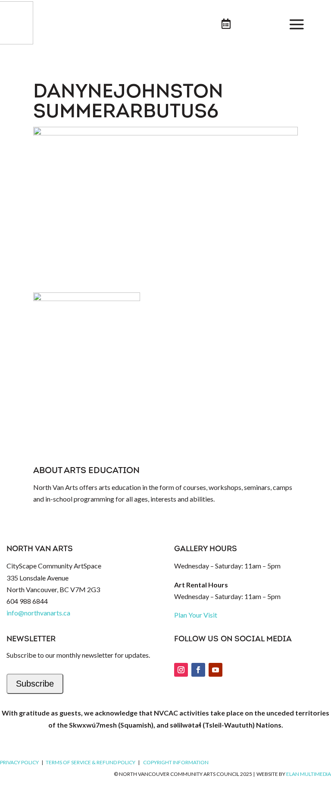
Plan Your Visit (195, 615)
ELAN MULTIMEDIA (308, 774)
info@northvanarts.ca (38, 613)
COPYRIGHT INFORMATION (176, 762)
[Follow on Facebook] (198, 670)
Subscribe (35, 683)
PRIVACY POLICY (19, 762)
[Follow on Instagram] (181, 670)
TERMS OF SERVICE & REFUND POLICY (90, 762)
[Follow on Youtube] (215, 670)
